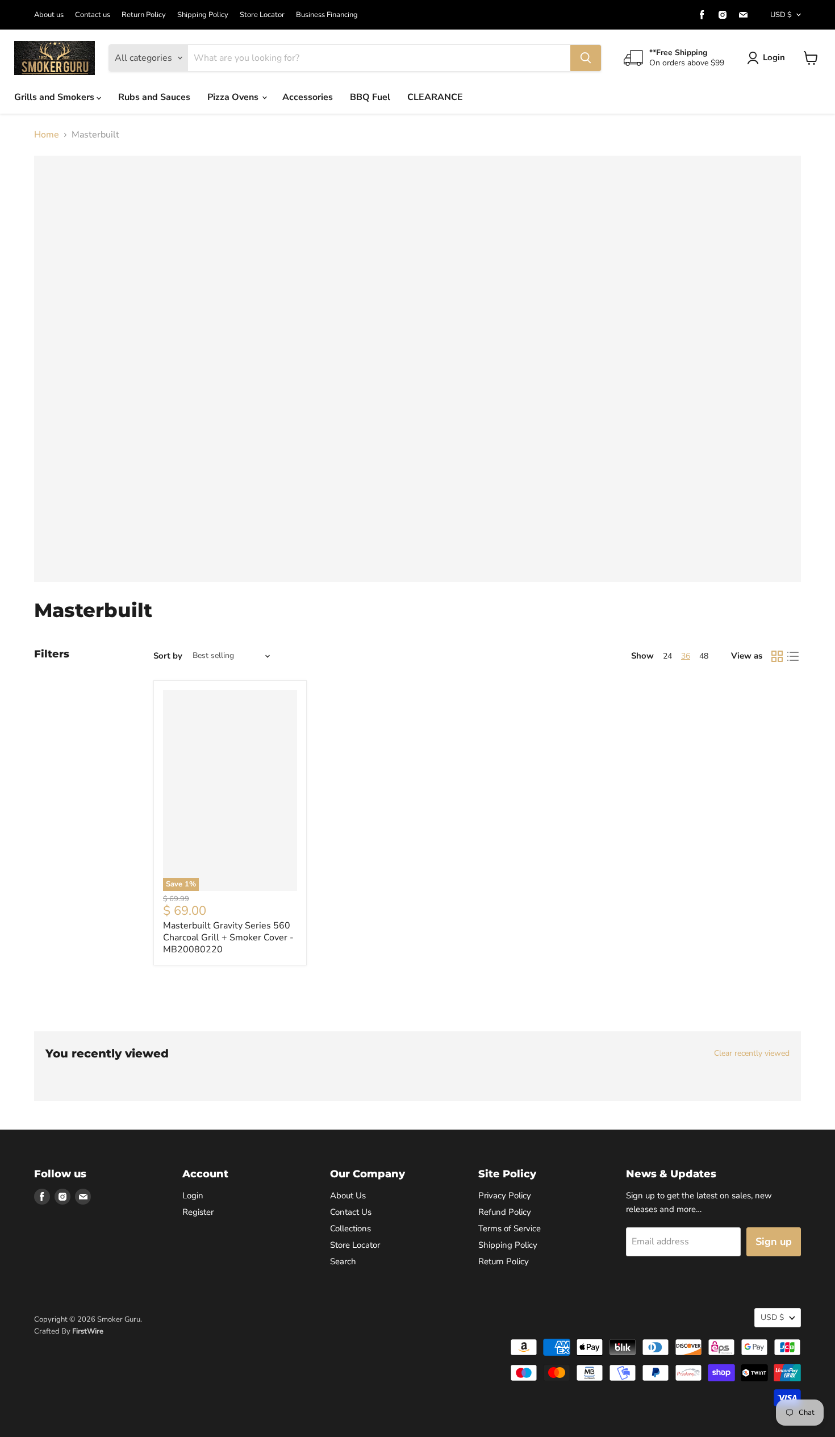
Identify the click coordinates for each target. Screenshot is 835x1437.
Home (46, 135)
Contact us (92, 15)
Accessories (307, 97)
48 (703, 656)
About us (49, 15)
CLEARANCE (435, 97)
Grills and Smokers (55, 97)
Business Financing (327, 15)
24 (667, 656)
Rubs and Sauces (154, 97)
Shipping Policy (202, 15)
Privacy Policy (504, 1195)
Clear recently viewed (752, 1053)
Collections (350, 1228)
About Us (348, 1195)
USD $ (781, 15)
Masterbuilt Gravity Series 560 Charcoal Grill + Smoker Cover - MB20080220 (228, 937)
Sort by (167, 656)
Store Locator (262, 15)
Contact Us (350, 1212)
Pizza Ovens (234, 97)
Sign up (773, 1241)
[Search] (585, 58)
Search (343, 1261)
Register (198, 1212)
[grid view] (777, 656)
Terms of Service (509, 1228)
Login (774, 57)
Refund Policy (504, 1212)
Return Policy (144, 15)
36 (685, 656)
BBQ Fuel (370, 97)
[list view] (793, 656)
